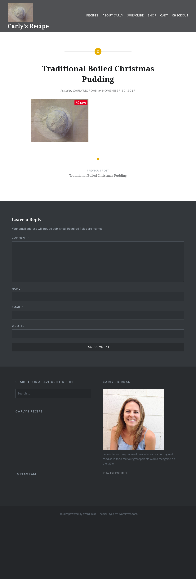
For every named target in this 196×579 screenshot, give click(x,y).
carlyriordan (85, 90)
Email (17, 307)
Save (83, 103)
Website (18, 326)
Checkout (180, 15)
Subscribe (135, 15)
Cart (164, 15)
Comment (20, 238)
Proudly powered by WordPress (77, 514)
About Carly (113, 15)
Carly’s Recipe (29, 411)
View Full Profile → (115, 472)
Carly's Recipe (28, 26)
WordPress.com (127, 514)
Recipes (92, 15)
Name (17, 289)
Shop (152, 15)
